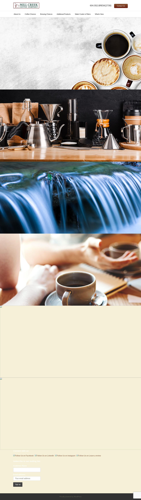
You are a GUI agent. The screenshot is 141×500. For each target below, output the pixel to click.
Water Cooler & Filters (83, 14)
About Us (17, 14)
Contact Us (121, 6)
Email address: (19, 475)
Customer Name (20, 466)
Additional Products (64, 14)
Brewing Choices (46, 14)
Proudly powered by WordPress (70, 496)
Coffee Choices (30, 14)
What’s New (99, 14)
